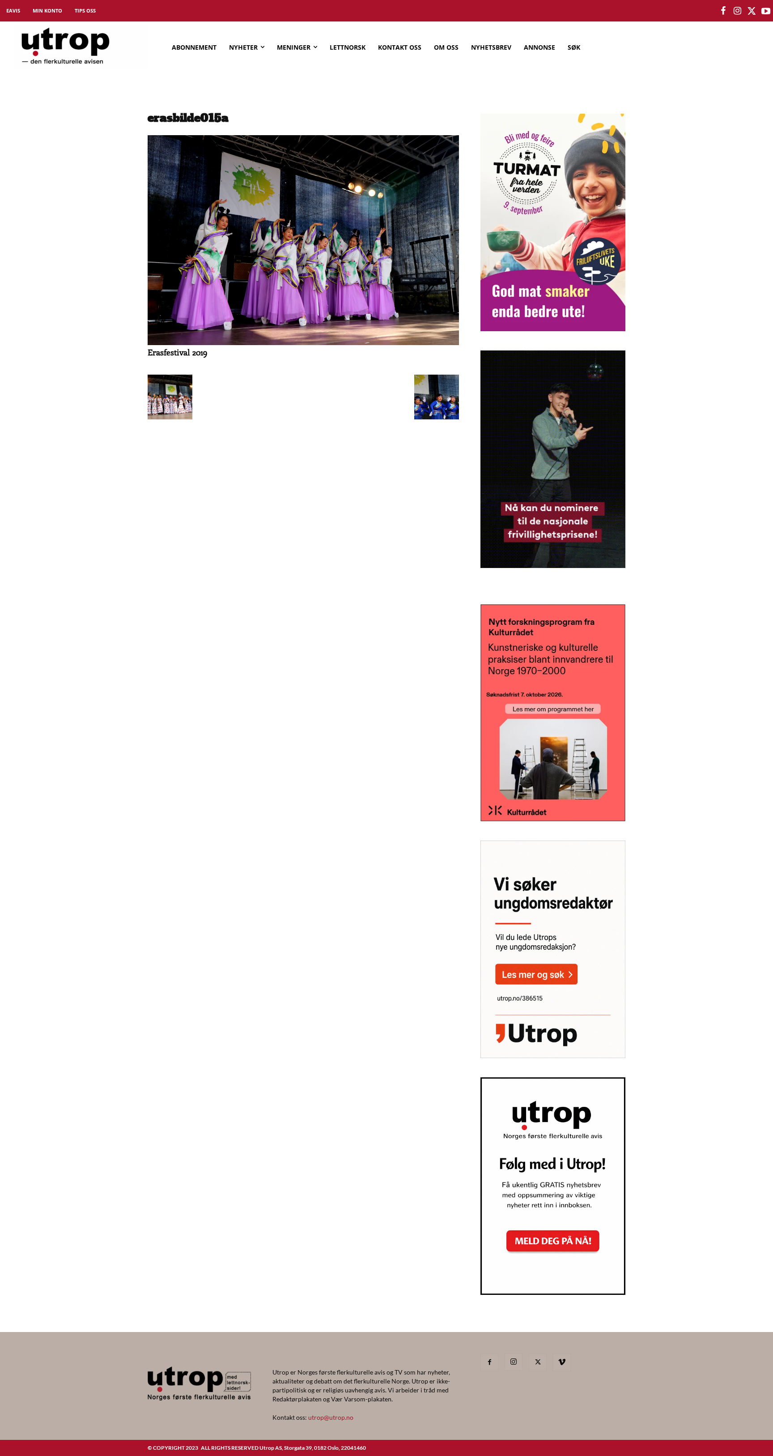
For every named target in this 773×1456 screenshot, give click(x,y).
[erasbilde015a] (303, 342)
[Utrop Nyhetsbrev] (552, 1292)
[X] (538, 1362)
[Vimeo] (562, 1362)
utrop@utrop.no (330, 1417)
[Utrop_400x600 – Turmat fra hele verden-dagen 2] (552, 328)
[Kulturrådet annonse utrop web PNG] (552, 818)
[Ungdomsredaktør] (552, 1055)
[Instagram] (513, 1362)
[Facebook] (489, 1362)
